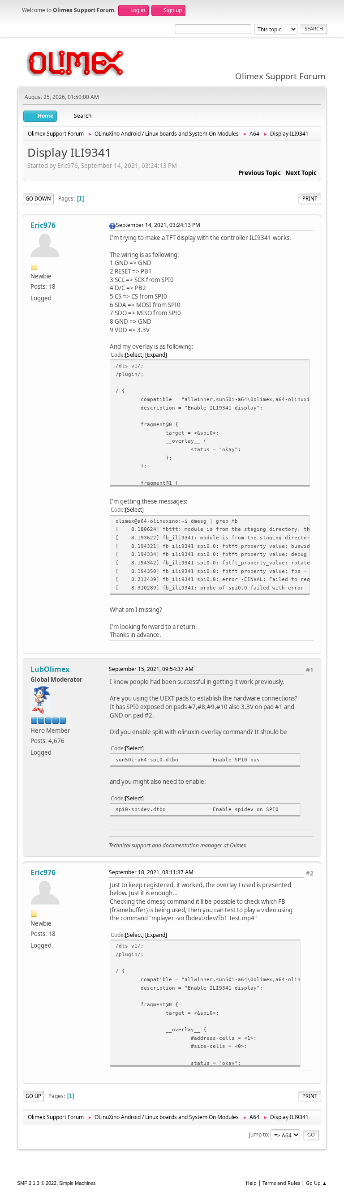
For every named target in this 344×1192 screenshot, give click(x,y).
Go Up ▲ (316, 1182)
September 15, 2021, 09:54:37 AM (151, 669)
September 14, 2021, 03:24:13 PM (158, 225)
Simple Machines (77, 1183)
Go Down (38, 198)
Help (251, 1182)
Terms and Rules (281, 1182)
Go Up (33, 1096)
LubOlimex (49, 669)
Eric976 (43, 225)
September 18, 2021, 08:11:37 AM (151, 872)
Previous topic (259, 173)
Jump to (258, 1134)
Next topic (301, 173)
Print (309, 198)
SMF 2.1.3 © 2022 (36, 1183)
